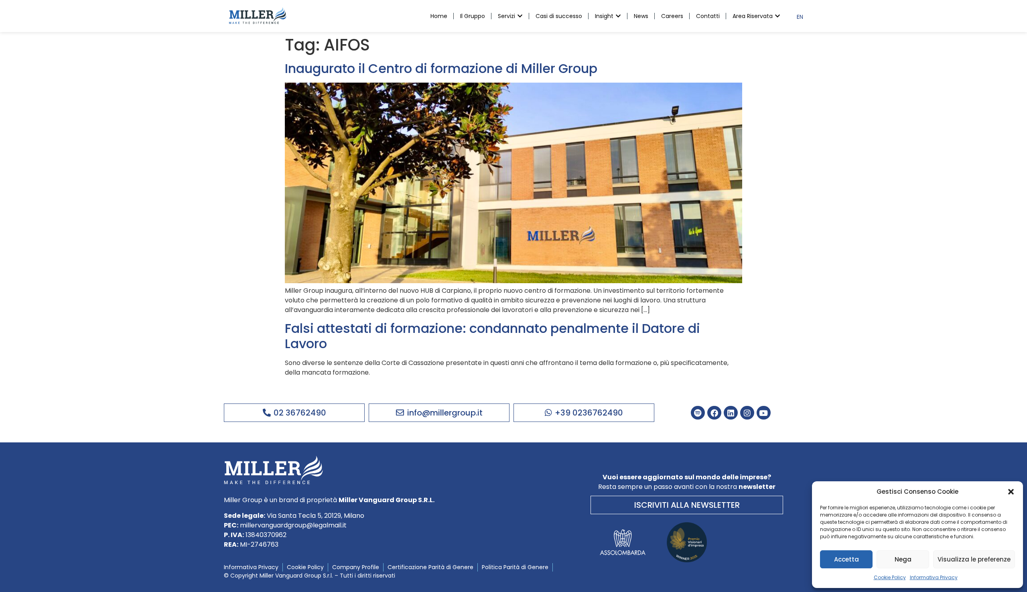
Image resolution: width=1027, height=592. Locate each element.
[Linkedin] (731, 413)
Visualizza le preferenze (974, 559)
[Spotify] (698, 413)
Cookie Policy (890, 577)
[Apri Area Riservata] (777, 16)
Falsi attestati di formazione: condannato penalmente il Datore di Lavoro (492, 336)
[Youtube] (764, 413)
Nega (903, 559)
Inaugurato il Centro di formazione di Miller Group (441, 68)
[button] (1011, 492)
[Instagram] (747, 413)
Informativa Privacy (934, 577)
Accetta (846, 559)
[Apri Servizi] (520, 16)
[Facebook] (714, 413)
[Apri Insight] (618, 16)
